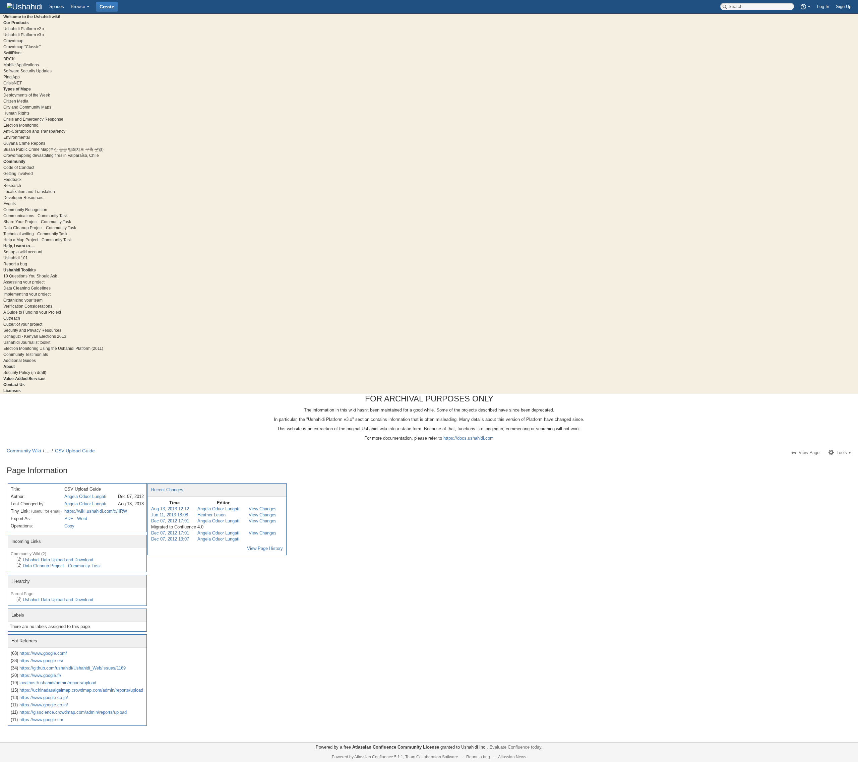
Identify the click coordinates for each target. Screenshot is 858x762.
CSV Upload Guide (75, 450)
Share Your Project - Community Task (37, 221)
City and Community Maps (27, 107)
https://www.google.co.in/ (43, 704)
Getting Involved (18, 173)
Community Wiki (24, 450)
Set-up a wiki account (22, 252)
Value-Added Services (24, 378)
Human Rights (16, 113)
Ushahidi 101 (15, 258)
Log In (823, 6)
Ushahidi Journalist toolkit (26, 342)
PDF (68, 518)
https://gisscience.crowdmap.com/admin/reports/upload (73, 712)
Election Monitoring (21, 125)
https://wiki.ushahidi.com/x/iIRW (95, 511)
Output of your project (22, 324)
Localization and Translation (29, 191)
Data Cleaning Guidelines (27, 288)
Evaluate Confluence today (515, 747)
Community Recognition (25, 209)
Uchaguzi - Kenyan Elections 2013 (34, 336)
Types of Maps (17, 89)
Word (82, 518)
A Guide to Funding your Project (32, 312)
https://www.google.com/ (43, 653)
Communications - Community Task (35, 215)
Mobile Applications (21, 65)
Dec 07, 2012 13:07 (170, 539)
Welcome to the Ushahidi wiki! (31, 16)
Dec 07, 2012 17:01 (170, 520)
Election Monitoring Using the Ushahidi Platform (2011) (53, 348)
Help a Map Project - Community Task (37, 240)
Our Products (16, 22)
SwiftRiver (12, 53)
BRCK (9, 59)
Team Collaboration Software (431, 757)
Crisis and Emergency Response (33, 119)
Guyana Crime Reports (24, 143)
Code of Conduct (18, 167)
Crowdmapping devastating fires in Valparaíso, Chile (51, 155)
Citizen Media (15, 101)
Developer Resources (23, 197)
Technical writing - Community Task (35, 234)
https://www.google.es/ (41, 660)
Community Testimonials (25, 354)
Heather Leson (211, 514)
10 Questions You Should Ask (30, 276)
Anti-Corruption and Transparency (34, 131)
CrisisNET (12, 83)
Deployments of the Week (26, 95)
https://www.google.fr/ (40, 675)
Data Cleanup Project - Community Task (39, 228)
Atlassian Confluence (373, 757)
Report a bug (15, 264)
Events (9, 203)
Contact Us (14, 384)
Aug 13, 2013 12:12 (170, 508)
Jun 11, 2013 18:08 (169, 514)
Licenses (12, 390)
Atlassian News (512, 757)
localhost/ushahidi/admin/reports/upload (57, 682)
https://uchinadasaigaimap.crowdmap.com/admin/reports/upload (81, 690)
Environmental (16, 137)
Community (14, 161)
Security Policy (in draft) (24, 372)
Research (12, 185)
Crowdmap (13, 41)
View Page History (265, 548)
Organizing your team (23, 300)
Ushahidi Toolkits (19, 270)
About (9, 366)
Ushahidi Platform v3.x (23, 35)
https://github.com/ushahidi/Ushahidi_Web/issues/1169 (72, 668)
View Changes (263, 508)
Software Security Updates (27, 71)
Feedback (12, 179)
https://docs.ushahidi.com (468, 438)
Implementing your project (27, 294)
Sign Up (843, 6)
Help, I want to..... (19, 246)
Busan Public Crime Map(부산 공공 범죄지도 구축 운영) (53, 149)
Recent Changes (167, 489)
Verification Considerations (27, 306)
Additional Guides (19, 360)
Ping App (11, 77)
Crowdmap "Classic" (22, 47)
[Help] (805, 6)
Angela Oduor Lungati (85, 496)
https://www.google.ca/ (41, 719)
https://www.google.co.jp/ (43, 697)
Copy (69, 525)
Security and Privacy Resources (32, 330)
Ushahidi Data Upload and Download (58, 559)
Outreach (11, 318)
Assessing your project (24, 282)
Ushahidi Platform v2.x (23, 28)
